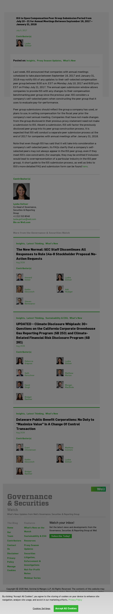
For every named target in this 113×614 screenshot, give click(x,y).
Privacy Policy (75, 600)
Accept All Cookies (66, 608)
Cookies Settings (41, 608)
